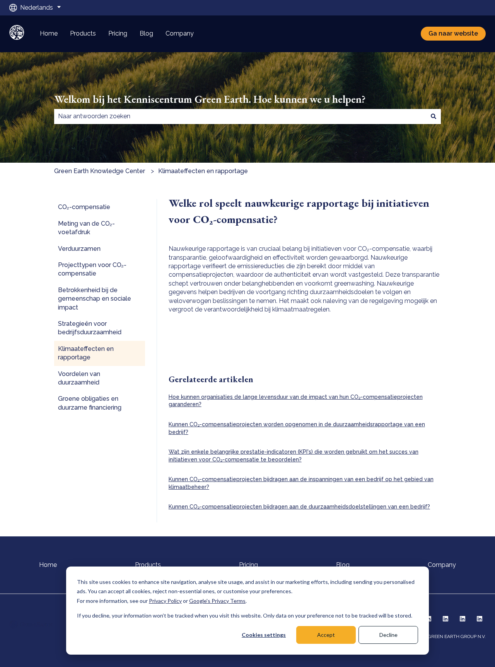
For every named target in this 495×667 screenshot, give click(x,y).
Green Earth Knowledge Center (99, 171)
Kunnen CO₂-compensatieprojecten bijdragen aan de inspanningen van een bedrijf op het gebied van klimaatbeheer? (301, 483)
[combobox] (240, 116)
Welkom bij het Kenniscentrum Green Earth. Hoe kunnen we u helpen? (210, 99)
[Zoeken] (433, 116)
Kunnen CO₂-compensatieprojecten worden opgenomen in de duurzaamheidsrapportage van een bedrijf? (297, 428)
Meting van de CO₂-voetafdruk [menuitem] (86, 228)
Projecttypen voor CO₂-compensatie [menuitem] (92, 269)
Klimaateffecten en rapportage (203, 171)
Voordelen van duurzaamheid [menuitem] (79, 378)
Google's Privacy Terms (217, 600)
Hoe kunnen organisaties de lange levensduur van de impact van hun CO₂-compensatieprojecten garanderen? (296, 401)
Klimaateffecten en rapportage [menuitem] (86, 353)
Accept (326, 634)
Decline (388, 634)
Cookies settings (264, 634)
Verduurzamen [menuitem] (79, 248)
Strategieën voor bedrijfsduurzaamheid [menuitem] (89, 328)
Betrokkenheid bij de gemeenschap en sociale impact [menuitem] (94, 298)
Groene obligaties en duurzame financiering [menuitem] (89, 403)
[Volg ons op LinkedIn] (445, 619)
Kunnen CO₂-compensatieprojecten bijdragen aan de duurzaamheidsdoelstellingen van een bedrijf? (299, 507)
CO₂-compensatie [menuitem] (84, 207)
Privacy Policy (165, 600)
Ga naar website (453, 33)
